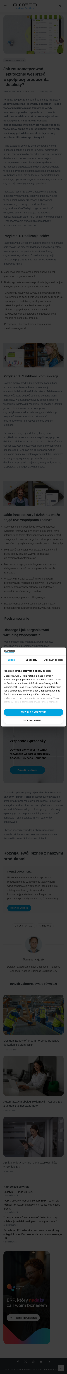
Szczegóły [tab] (31, 660)
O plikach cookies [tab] (53, 660)
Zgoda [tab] (11, 660)
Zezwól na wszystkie (33, 712)
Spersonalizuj (32, 720)
